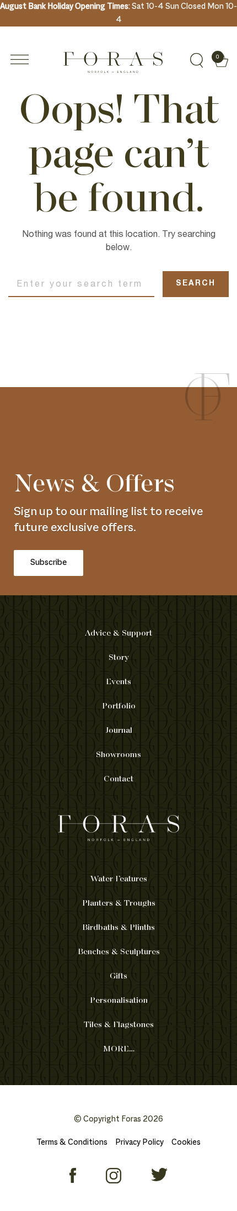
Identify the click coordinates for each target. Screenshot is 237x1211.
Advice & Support (118, 633)
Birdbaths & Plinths (118, 927)
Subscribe (48, 563)
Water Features (118, 879)
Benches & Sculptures (119, 952)
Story (119, 657)
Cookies (186, 1142)
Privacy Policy (139, 1142)
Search (196, 284)
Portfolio (119, 706)
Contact (118, 779)
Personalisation (119, 1000)
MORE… (118, 1049)
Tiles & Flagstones (119, 1024)
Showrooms (118, 754)
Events (118, 682)
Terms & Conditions (71, 1142)
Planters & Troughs (118, 903)
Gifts (118, 976)
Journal (118, 730)
